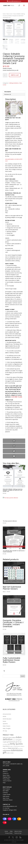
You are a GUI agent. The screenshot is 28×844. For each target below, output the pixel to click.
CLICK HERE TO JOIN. (16, 397)
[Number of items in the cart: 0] (4, 671)
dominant (12, 742)
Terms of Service (7, 780)
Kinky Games (6, 796)
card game (18, 740)
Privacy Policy (6, 779)
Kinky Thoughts (7, 728)
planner (18, 746)
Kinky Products (6, 726)
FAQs (4, 782)
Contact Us (5, 773)
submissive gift (13, 751)
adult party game (7, 737)
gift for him (19, 742)
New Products (6, 789)
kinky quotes (16, 743)
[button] (22, 22)
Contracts (5, 792)
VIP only (5, 731)
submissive (7, 751)
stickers (21, 748)
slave (6, 748)
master (11, 746)
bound (14, 739)
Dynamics (5, 723)
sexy (4, 748)
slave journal (13, 748)
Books (4, 721)
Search (22, 676)
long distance (6, 746)
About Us (5, 771)
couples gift (6, 742)
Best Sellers (6, 790)
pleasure (22, 746)
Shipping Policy (6, 777)
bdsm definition (12, 738)
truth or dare (10, 753)
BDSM (4, 716)
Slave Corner (9, 14)
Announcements (7, 714)
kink (9, 744)
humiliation (5, 744)
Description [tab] (7, 91)
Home (4, 14)
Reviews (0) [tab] (7, 94)
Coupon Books (6, 794)
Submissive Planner (8, 800)
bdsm (14, 737)
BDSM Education (7, 719)
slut (18, 748)
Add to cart (15, 75)
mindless (15, 746)
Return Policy (6, 775)
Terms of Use (17, 833)
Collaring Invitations (14, 83)
